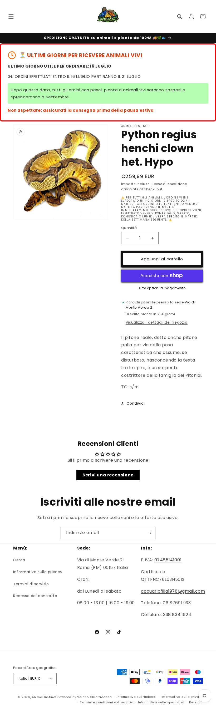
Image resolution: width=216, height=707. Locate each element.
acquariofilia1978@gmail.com (173, 591)
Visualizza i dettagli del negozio (157, 322)
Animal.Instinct (44, 697)
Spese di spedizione (169, 184)
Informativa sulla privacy (37, 571)
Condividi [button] (135, 403)
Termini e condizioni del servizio (106, 702)
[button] (11, 16)
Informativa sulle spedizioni (161, 702)
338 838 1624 (177, 615)
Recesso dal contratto (35, 595)
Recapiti (196, 702)
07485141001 (168, 560)
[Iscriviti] (149, 533)
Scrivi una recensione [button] (108, 475)
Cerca (19, 560)
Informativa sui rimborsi (136, 697)
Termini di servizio (31, 584)
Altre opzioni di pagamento (162, 288)
